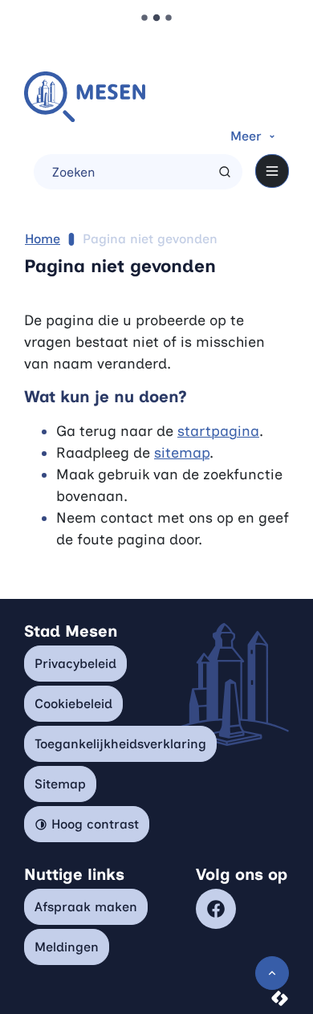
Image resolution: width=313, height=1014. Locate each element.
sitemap (181, 453)
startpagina (218, 431)
